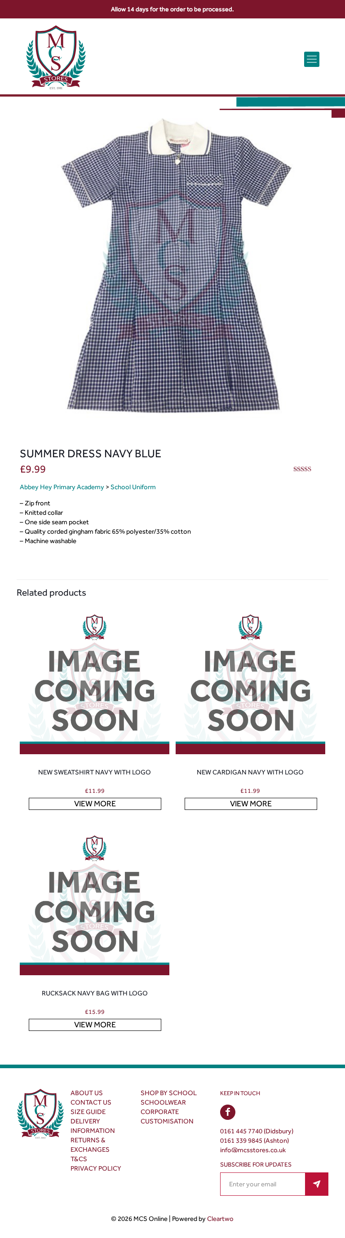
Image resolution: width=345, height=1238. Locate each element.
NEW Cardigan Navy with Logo (250, 772)
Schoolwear (163, 1102)
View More (95, 804)
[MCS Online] (56, 59)
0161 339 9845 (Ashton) (254, 1140)
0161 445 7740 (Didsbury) (256, 1131)
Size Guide (88, 1112)
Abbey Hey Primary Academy (62, 487)
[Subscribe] (316, 1184)
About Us (87, 1093)
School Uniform (133, 487)
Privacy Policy (96, 1168)
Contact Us (91, 1102)
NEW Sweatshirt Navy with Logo (94, 772)
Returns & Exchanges (90, 1145)
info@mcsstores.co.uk (253, 1150)
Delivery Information (93, 1126)
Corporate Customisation (167, 1116)
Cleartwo (220, 1219)
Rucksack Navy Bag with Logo (95, 993)
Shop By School (169, 1093)
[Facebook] (227, 1113)
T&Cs (79, 1159)
